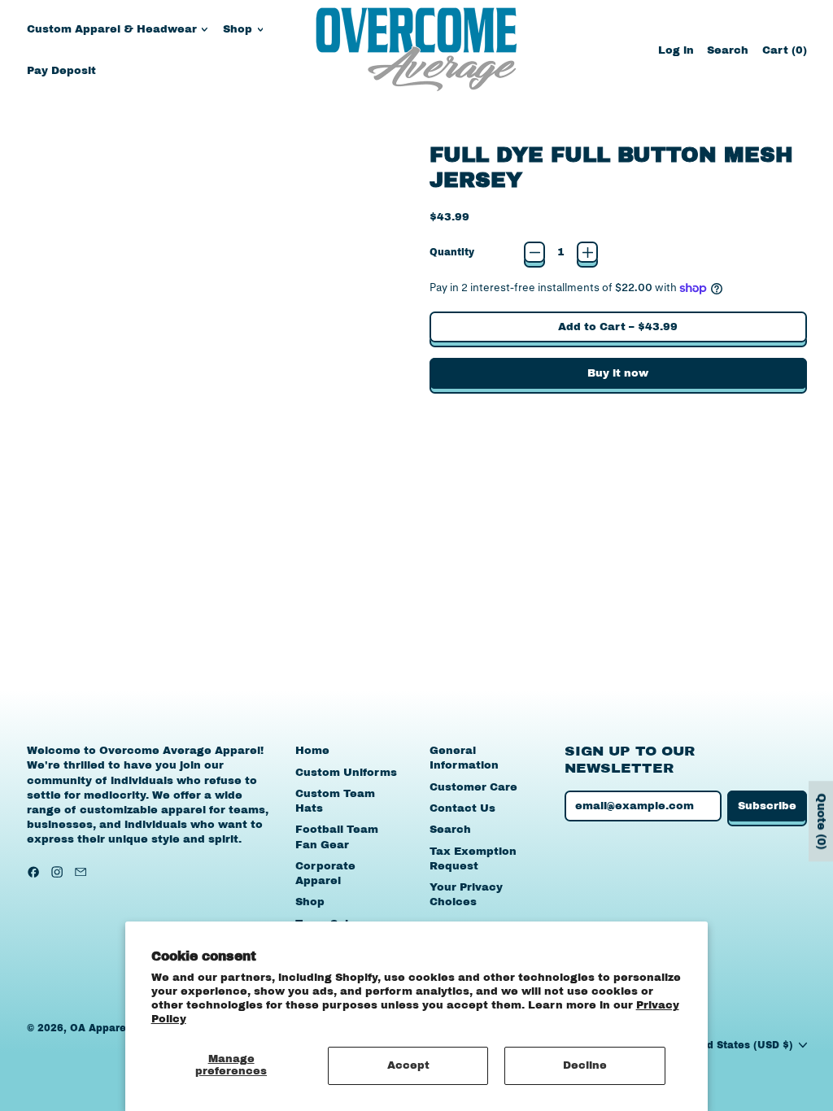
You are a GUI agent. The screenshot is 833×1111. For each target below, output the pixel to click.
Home (312, 750)
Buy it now (617, 373)
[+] (587, 252)
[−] (534, 252)
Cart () (784, 54)
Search (450, 829)
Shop (310, 902)
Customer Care (473, 787)
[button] (727, 50)
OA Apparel (99, 1028)
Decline (585, 1065)
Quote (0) (821, 821)
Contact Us (462, 808)
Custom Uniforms (346, 772)
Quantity (452, 252)
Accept (408, 1065)
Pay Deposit (61, 70)
